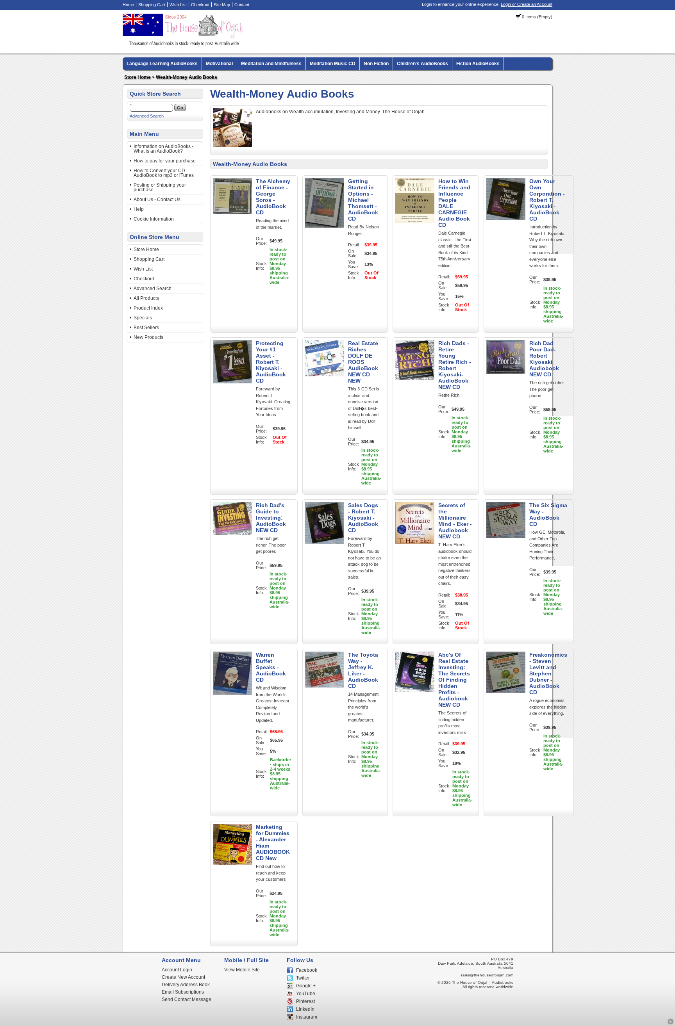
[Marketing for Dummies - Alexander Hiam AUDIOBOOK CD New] (232, 863)
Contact (241, 4)
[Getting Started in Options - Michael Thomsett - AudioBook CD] (324, 226)
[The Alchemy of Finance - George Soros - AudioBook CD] (232, 212)
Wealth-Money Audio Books (186, 77)
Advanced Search (147, 116)
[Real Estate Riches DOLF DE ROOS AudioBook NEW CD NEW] (324, 375)
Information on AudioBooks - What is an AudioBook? (163, 149)
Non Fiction (376, 63)
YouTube (305, 993)
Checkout (200, 4)
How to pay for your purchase (165, 161)
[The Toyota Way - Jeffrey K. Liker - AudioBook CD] (324, 686)
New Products (148, 337)
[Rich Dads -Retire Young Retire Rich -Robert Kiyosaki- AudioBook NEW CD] (414, 378)
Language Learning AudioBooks (162, 63)
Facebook (306, 970)
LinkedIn (305, 1009)
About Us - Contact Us (157, 199)
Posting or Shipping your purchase (160, 187)
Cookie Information (154, 219)
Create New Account (183, 977)
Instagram (306, 1017)
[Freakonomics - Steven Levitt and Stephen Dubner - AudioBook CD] (505, 691)
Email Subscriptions (183, 992)
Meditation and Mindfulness (271, 63)
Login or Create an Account (526, 4)
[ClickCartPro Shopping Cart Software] (670, 1023)
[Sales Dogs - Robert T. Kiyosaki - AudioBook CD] (324, 542)
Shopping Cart (151, 4)
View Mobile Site (242, 970)
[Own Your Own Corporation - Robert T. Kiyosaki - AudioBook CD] (505, 218)
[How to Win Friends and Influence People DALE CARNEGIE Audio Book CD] (414, 221)
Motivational (219, 63)
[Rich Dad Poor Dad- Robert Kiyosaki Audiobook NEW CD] (505, 372)
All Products (146, 298)
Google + (306, 986)
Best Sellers (146, 327)
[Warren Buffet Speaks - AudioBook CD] (232, 693)
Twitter (303, 978)
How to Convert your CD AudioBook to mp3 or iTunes (164, 173)
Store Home (137, 77)
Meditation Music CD (332, 63)
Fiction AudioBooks (478, 63)
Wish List (178, 4)
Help (139, 209)
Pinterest (305, 1001)
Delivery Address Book (186, 984)
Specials (143, 318)
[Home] (184, 45)
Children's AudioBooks (422, 63)
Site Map (222, 4)
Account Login (177, 970)
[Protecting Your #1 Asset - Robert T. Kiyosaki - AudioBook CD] (232, 382)
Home (128, 4)
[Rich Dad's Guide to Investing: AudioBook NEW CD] (232, 533)
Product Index (148, 308)
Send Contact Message (186, 999)
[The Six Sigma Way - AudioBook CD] (505, 536)
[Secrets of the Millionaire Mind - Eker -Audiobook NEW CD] (414, 542)
